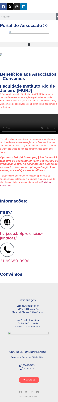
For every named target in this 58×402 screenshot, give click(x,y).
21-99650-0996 (14, 261)
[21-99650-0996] (7, 250)
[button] (29, 44)
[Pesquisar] (57, 16)
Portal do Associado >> (24, 25)
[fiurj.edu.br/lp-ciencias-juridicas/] (7, 222)
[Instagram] (16, 6)
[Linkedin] (23, 6)
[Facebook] (3, 6)
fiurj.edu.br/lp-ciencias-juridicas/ (21, 235)
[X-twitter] (10, 6)
